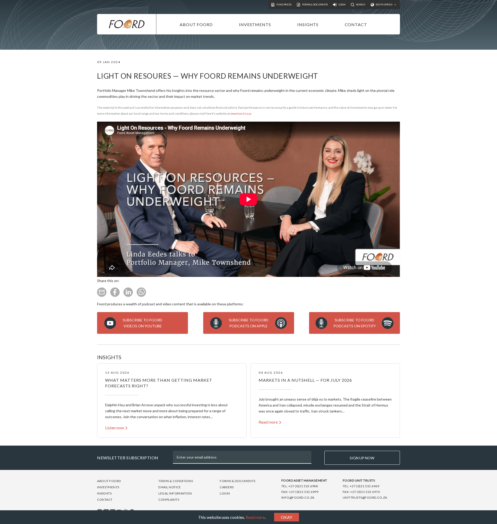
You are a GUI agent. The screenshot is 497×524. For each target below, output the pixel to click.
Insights (307, 24)
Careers (227, 487)
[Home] (126, 24)
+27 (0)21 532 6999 (303, 492)
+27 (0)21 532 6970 (365, 492)
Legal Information (175, 493)
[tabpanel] (171, 400)
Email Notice (169, 487)
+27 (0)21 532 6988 (303, 486)
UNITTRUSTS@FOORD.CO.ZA (365, 497)
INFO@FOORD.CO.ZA (298, 497)
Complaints (168, 499)
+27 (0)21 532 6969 (364, 486)
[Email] (101, 295)
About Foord (196, 24)
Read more (255, 517)
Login (225, 493)
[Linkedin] (128, 295)
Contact (356, 24)
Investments (255, 24)
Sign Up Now (362, 458)
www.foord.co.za (240, 113)
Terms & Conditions (175, 481)
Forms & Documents (237, 481)
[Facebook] (115, 295)
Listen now (114, 427)
